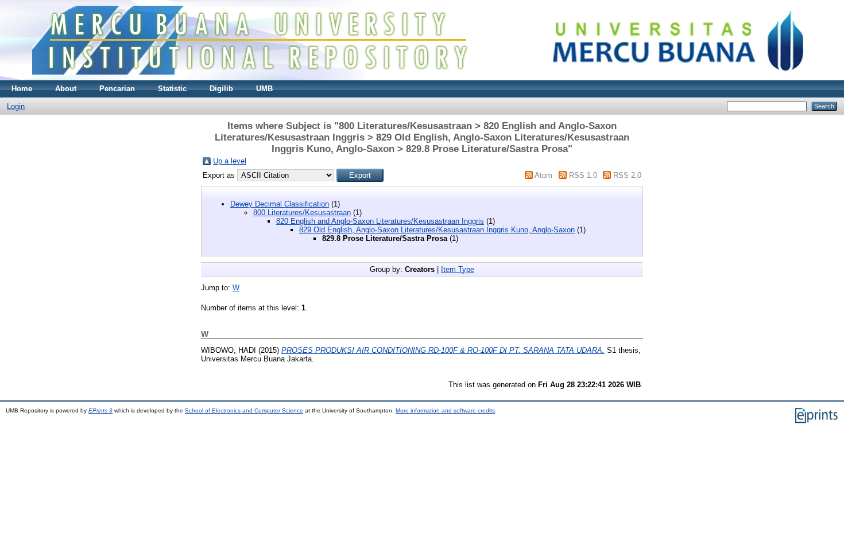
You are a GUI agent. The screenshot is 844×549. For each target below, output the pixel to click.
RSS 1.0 (583, 175)
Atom (543, 175)
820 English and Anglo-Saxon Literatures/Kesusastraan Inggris (380, 221)
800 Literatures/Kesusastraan (302, 212)
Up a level (229, 161)
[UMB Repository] (422, 77)
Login (16, 106)
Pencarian (117, 88)
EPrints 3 (100, 410)
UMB (264, 88)
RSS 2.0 (627, 175)
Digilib (221, 88)
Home (21, 88)
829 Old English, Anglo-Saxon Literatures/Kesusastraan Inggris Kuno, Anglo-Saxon (437, 229)
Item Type (457, 269)
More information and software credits (445, 410)
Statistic (172, 88)
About (65, 88)
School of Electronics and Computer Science (244, 410)
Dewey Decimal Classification (279, 204)
